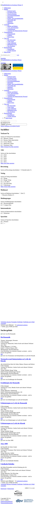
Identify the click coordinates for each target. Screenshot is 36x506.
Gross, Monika (8, 142)
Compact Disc (7, 205)
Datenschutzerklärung (6, 501)
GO (18, 55)
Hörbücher (7, 213)
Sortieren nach (4, 325)
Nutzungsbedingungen (7, 503)
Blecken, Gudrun (8, 138)
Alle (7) (23, 193)
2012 (5, 161)
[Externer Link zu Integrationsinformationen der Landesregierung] (18, 69)
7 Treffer (3, 326)
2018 (5, 158)
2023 (5, 156)
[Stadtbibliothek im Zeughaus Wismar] (11, 5)
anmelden (3, 58)
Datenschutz (10, 488)
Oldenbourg (7, 185)
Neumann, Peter (8, 145)
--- (4, 223)
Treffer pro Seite (13, 326)
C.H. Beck (7, 181)
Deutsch (6, 221)
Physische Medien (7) (8, 195)
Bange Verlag (7, 180)
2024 (5, 155)
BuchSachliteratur (8, 203)
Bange (5, 178)
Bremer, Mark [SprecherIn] (11, 140)
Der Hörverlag (8, 183)
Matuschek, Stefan (9, 143)
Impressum (3, 488)
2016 (5, 160)
